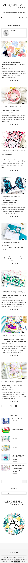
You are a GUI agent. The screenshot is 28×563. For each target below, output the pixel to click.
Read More (23, 561)
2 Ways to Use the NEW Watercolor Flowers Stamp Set (13, 64)
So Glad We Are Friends (18, 437)
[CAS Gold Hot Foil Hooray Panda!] (14, 231)
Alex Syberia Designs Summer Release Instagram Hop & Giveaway (18, 457)
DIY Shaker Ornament (10, 110)
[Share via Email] (17, 80)
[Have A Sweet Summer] (5, 448)
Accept (17, 561)
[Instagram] (20, 18)
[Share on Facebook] (12, 80)
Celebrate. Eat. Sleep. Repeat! (13, 295)
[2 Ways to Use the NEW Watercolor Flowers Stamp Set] (14, 49)
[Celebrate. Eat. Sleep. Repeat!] (14, 278)
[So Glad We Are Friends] (5, 439)
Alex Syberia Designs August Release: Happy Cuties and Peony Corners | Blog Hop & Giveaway (18, 468)
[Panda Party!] (14, 139)
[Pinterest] (22, 18)
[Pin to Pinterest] (15, 80)
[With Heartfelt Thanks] (5, 421)
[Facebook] (19, 18)
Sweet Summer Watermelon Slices (17, 428)
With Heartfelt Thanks (18, 419)
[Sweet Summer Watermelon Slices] (5, 430)
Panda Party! (6, 154)
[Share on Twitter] (14, 80)
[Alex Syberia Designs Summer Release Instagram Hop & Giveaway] (5, 457)
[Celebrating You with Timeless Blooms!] (14, 185)
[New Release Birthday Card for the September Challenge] (14, 324)
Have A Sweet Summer (18, 446)
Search (3, 479)
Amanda (13, 30)
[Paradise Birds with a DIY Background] (14, 370)
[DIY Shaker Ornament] (14, 95)
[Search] (26, 18)
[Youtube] (24, 18)
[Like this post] (10, 80)
